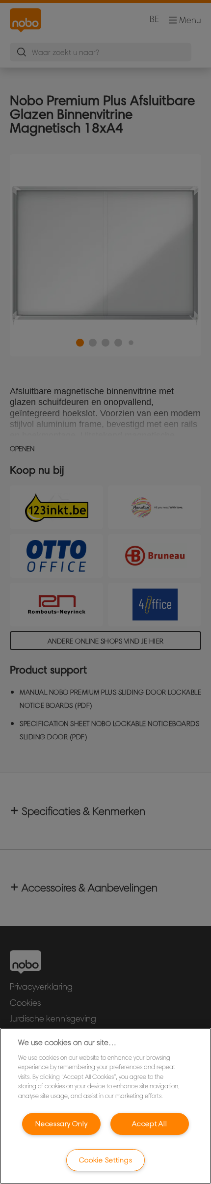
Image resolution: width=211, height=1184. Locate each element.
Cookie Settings (105, 1160)
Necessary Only (61, 1123)
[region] (105, 1106)
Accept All (149, 1123)
